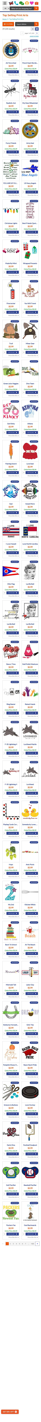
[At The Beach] (30, 932)
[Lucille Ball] (30, 571)
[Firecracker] (11, 290)
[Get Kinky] (11, 411)
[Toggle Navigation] (5, 3)
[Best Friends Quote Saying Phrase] (30, 210)
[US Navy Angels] (30, 170)
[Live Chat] (21, 3)
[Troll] (11, 331)
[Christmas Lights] (11, 210)
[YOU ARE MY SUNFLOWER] (11, 170)
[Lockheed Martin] (30, 731)
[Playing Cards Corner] (11, 811)
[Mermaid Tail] (11, 972)
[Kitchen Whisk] (30, 892)
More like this (13, 75)
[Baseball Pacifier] (30, 1172)
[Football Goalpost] (30, 1132)
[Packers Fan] (11, 1212)
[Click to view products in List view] (32, 29)
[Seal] (11, 491)
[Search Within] (36, 24)
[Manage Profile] (27, 3)
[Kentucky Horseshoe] (11, 1012)
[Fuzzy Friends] (11, 130)
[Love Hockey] (30, 1092)
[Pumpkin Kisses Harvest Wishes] (11, 1052)
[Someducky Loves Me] (30, 811)
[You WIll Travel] (30, 290)
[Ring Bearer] (11, 691)
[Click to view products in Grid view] (37, 29)
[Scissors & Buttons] (11, 1092)
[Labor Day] (30, 972)
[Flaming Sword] (11, 451)
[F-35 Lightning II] (11, 731)
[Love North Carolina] (30, 531)
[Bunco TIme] (11, 651)
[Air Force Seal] (11, 50)
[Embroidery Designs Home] (11, 3)
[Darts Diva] (11, 1132)
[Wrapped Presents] (30, 250)
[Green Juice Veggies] (11, 371)
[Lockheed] (30, 771)
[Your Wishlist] (32, 3)
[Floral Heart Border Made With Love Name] (30, 50)
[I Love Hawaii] (11, 531)
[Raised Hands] (30, 691)
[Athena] (30, 411)
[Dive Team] (30, 371)
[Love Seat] (30, 451)
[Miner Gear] (30, 331)
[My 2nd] (11, 892)
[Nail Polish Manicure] (30, 651)
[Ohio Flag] (11, 571)
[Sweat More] (30, 491)
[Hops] (11, 852)
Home (5, 19)
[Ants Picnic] (30, 852)
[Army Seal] (30, 130)
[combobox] (22, 8)
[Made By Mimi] (11, 250)
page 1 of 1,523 (29, 33)
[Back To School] (11, 932)
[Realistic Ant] (11, 90)
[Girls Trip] (30, 1012)
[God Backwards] (30, 1212)
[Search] (36, 8)
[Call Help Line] (16, 3)
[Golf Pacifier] (11, 1172)
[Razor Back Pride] (30, 1052)
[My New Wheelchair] (30, 90)
